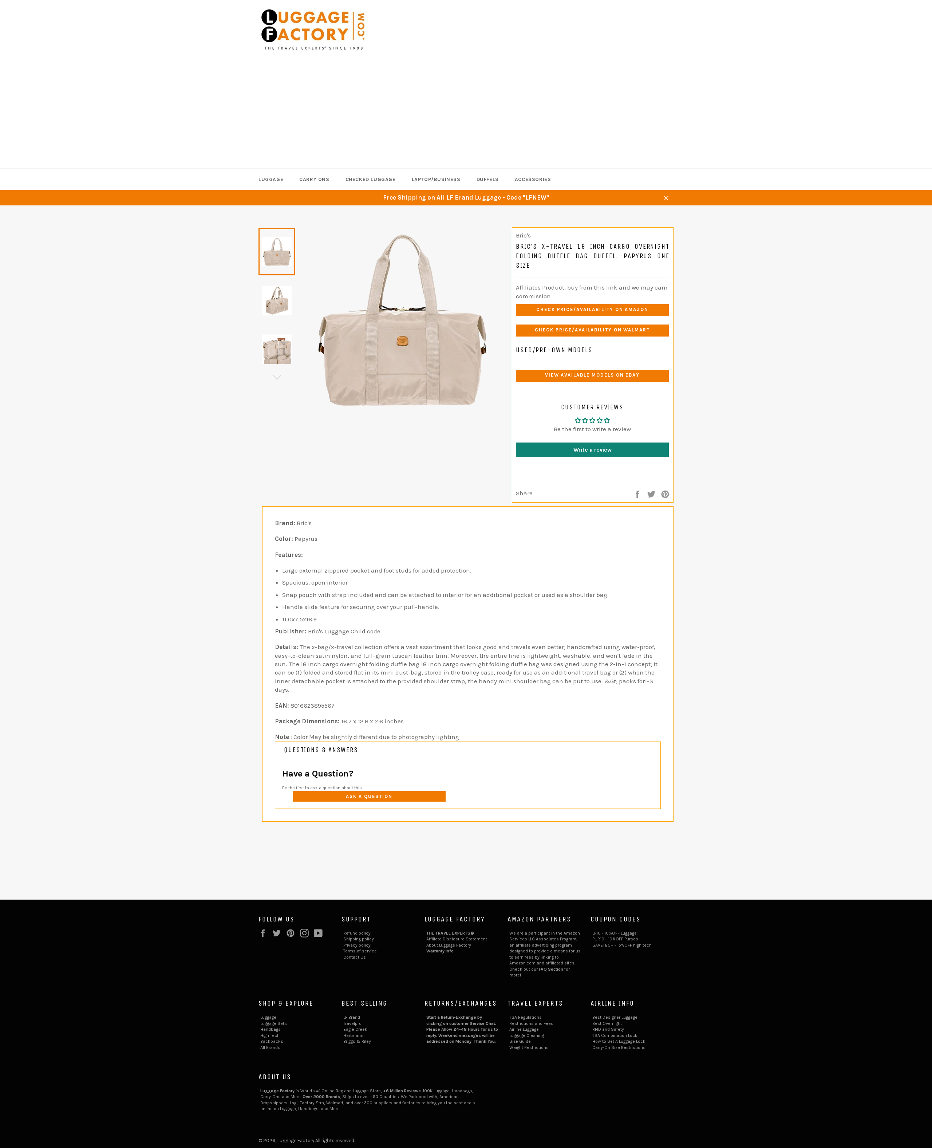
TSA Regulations (525, 1017)
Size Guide (520, 1041)
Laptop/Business (436, 179)
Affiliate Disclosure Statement (456, 938)
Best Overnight (607, 1023)
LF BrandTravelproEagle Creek (355, 1023)
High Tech (270, 1035)
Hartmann (353, 1035)
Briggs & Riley (357, 1041)
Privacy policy (357, 945)
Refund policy (357, 933)
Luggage (270, 179)
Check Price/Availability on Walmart (592, 330)
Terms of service (360, 951)
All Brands (270, 1047)
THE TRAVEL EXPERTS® (450, 933)
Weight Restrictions (529, 1047)
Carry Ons (314, 179)
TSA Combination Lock (614, 1035)
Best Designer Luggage (614, 1017)
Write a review (592, 449)
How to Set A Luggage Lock (618, 1041)
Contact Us (354, 957)
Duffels (488, 179)
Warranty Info (440, 951)
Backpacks (271, 1041)
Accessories (533, 179)
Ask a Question (369, 796)
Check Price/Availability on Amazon (592, 309)
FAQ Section (551, 969)
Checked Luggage (370, 179)
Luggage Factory (295, 1140)
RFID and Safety (608, 1029)
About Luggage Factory (448, 945)
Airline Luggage (524, 1029)
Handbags (270, 1029)
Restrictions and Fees (531, 1023)
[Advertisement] (466, 114)
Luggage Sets (273, 1023)
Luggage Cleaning (526, 1035)
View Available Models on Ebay (592, 375)
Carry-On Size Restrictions (618, 1047)
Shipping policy (358, 938)
